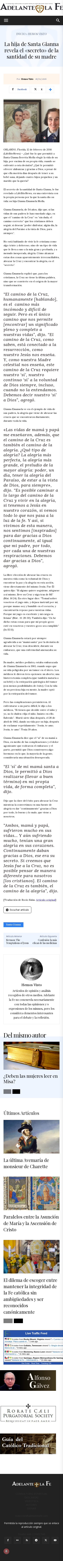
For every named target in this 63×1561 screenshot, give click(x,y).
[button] (6, 20)
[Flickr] (17, 1540)
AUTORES (31, 1504)
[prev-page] (7, 1091)
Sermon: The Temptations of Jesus (17, 941)
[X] (45, 1540)
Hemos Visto (27, 79)
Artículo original (45, 899)
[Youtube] (55, 1540)
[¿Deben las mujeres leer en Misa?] (31, 1056)
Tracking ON (46, 1363)
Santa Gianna (13, 924)
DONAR (31, 1508)
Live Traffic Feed (36, 1333)
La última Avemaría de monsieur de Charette (26, 1163)
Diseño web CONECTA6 (31, 1534)
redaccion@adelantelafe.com (31, 1515)
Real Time (35, 1363)
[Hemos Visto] (31, 969)
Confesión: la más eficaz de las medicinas (45, 941)
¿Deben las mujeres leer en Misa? (31, 1078)
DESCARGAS (31, 1497)
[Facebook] (7, 1540)
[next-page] (16, 1091)
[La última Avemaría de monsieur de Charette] (31, 1136)
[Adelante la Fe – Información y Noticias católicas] (31, 8)
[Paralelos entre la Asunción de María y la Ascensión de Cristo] (31, 1193)
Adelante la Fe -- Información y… (26, 1360)
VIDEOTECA (31, 1501)
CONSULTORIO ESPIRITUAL (32, 1493)
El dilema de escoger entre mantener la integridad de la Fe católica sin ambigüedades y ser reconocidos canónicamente (30, 1296)
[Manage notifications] (6, 1551)
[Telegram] (36, 1540)
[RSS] (26, 1540)
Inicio (21, 34)
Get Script (26, 1363)
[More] (50, 89)
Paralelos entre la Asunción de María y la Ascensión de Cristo (31, 1223)
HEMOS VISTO (37, 34)
